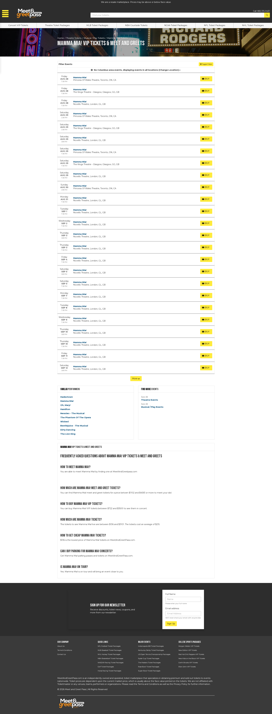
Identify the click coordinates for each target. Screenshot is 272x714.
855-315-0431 (263, 11)
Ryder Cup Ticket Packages (148, 658)
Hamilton (65, 409)
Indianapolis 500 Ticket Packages (151, 646)
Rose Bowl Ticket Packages (148, 667)
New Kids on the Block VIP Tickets (191, 658)
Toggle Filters (207, 64)
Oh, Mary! (65, 405)
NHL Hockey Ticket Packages (109, 654)
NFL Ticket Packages (214, 25)
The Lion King (67, 434)
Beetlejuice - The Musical (74, 425)
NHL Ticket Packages (253, 25)
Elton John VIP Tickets (187, 667)
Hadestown (66, 397)
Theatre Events (149, 400)
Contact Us (61, 654)
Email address (172, 608)
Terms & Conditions (64, 650)
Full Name (170, 594)
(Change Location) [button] (169, 70)
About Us (60, 646)
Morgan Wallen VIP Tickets (188, 646)
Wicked (64, 421)
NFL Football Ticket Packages (109, 646)
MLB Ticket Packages (97, 25)
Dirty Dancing (67, 430)
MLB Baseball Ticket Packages (109, 650)
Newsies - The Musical (72, 413)
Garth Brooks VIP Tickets (188, 663)
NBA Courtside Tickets (136, 25)
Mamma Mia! (79, 77)
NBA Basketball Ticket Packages (110, 658)
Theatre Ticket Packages (57, 25)
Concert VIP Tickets (18, 25)
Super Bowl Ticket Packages (149, 671)
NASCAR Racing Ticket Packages (110, 663)
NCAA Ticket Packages (175, 25)
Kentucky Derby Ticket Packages (151, 650)
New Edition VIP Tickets (187, 650)
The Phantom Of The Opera (75, 417)
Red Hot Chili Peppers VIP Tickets (191, 654)
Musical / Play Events (152, 407)
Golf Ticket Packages (106, 667)
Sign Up (171, 623)
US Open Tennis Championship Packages (154, 654)
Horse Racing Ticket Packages (109, 671)
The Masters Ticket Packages (149, 663)
